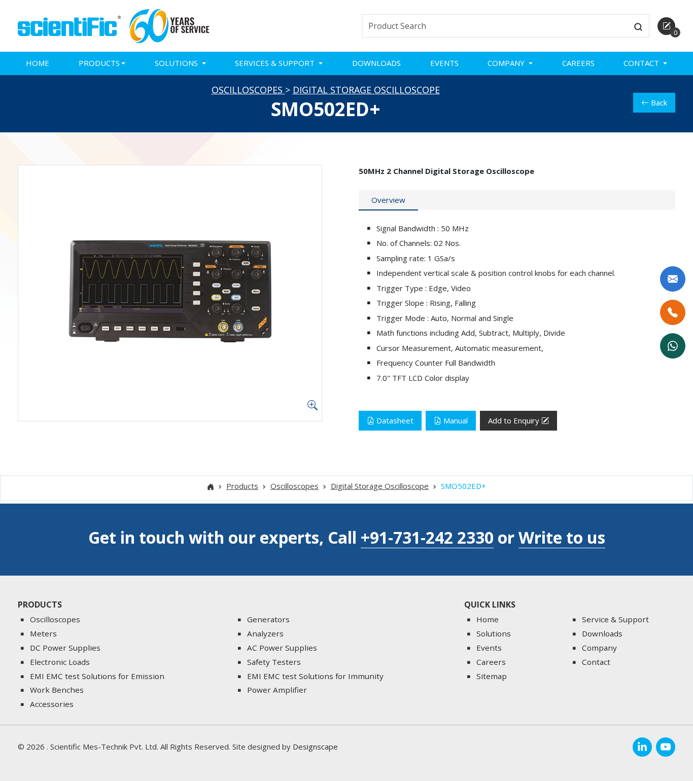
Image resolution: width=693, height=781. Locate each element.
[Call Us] (672, 312)
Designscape (315, 746)
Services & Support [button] (276, 63)
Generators (268, 619)
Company (599, 648)
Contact (596, 662)
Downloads (376, 63)
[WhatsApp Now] (672, 346)
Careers (578, 63)
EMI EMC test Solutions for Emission (97, 676)
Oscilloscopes (248, 90)
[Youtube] (665, 747)
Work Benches (57, 690)
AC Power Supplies (282, 648)
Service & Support (615, 619)
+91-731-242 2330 (427, 537)
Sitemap (491, 676)
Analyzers (265, 633)
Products (242, 486)
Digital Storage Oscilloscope (366, 90)
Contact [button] (642, 63)
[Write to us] (672, 279)
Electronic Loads (60, 662)
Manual (455, 420)
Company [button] (507, 63)
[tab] (388, 200)
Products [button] (99, 63)
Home (37, 63)
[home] (69, 25)
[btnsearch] (638, 26)
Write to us (561, 537)
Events (444, 63)
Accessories (52, 704)
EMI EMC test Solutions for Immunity (315, 676)
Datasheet (394, 420)
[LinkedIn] (642, 747)
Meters (43, 633)
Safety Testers (274, 662)
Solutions (493, 633)
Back (659, 102)
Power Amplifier (277, 690)
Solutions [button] (177, 63)
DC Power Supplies (65, 648)
